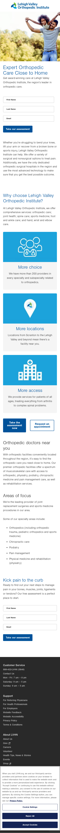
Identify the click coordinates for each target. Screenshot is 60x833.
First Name (11, 100)
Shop (7, 763)
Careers (7, 747)
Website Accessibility (13, 716)
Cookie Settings (30, 807)
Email (8, 118)
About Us (7, 739)
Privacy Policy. (16, 801)
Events (6, 759)
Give (6, 743)
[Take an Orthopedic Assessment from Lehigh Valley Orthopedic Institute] (30, 8)
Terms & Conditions (12, 724)
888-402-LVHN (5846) (13, 669)
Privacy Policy (10, 720)
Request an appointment (42, 425)
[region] (30, 798)
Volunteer (7, 751)
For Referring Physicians (15, 700)
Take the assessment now (14, 425)
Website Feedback (12, 712)
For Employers (10, 708)
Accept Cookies (30, 825)
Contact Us (8, 673)
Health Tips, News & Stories (17, 755)
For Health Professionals (15, 704)
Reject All (30, 816)
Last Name (11, 109)
